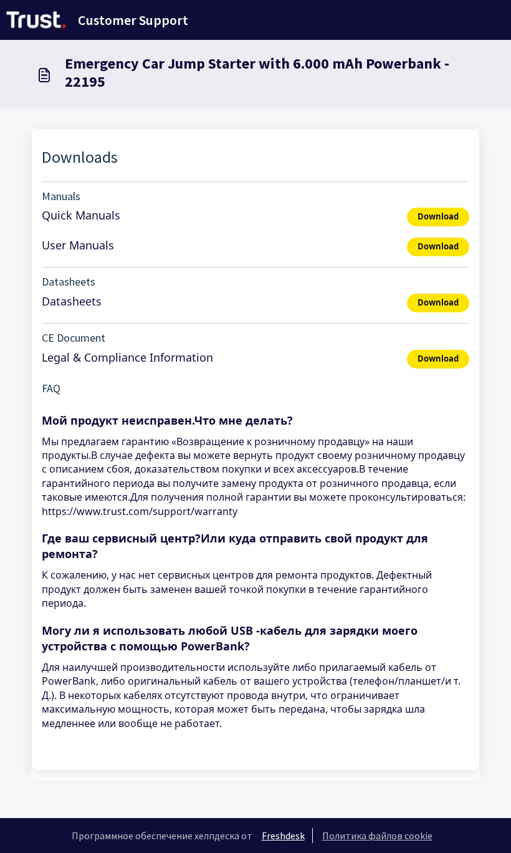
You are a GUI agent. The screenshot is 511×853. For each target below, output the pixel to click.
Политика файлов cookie (377, 835)
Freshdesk (283, 835)
